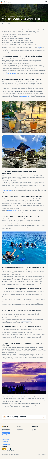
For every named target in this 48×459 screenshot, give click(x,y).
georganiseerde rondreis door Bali (9, 73)
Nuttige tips (34, 429)
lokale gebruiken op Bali (25, 96)
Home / (3, 16)
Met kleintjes (19, 428)
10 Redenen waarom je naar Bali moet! (22, 16)
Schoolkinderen (20, 429)
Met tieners (19, 430)
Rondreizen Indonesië (6, 433)
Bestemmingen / (12, 16)
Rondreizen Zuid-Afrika (6, 444)
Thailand (39, 47)
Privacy (39, 454)
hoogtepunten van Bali (7, 190)
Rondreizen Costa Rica (6, 432)
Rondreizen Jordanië (5, 434)
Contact (33, 430)
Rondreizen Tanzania (6, 439)
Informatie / (7, 16)
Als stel (18, 432)
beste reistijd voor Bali (26, 321)
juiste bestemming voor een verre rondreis (34, 399)
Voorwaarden (43, 454)
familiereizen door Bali (11, 210)
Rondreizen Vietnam (5, 442)
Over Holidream (35, 428)
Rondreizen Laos (5, 437)
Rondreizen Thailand (5, 441)
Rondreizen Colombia (6, 430)
